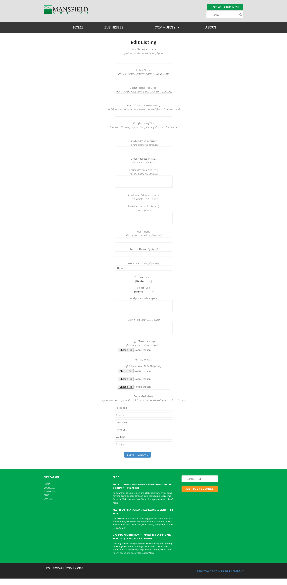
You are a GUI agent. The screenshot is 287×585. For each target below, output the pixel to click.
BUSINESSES (113, 27)
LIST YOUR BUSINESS (225, 7)
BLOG (46, 495)
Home (47, 567)
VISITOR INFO (50, 491)
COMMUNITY (165, 27)
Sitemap (57, 567)
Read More (120, 527)
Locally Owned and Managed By (220, 570)
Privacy (68, 567)
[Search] (240, 15)
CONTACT (48, 498)
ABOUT (210, 27)
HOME (78, 27)
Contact (79, 567)
